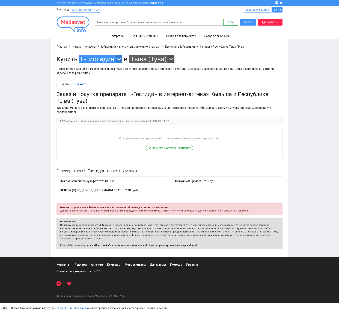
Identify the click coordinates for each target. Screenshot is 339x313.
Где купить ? (270, 22)
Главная (61, 46)
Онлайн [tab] (64, 84)
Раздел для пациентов (181, 36)
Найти (248, 22)
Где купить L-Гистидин (180, 46)
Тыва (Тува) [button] (149, 59)
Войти (277, 9)
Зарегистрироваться (258, 9)
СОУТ (97, 271)
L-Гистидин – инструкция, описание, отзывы (130, 46)
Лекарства (116, 36)
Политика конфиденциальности (73, 271)
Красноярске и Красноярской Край (177, 245)
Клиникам (114, 264)
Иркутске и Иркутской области (99, 245)
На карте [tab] (81, 84)
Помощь (176, 264)
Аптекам (97, 264)
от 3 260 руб (194, 181)
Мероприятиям (135, 264)
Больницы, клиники (145, 36)
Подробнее (156, 3)
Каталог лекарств (84, 46)
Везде (230, 22)
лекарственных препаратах (73, 308)
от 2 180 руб (87, 181)
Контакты (63, 264)
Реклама (81, 264)
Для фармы (158, 264)
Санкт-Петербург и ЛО (85, 9)
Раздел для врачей (217, 36)
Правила (192, 264)
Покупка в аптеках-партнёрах (171, 148)
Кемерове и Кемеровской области (137, 245)
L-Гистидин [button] (97, 59)
